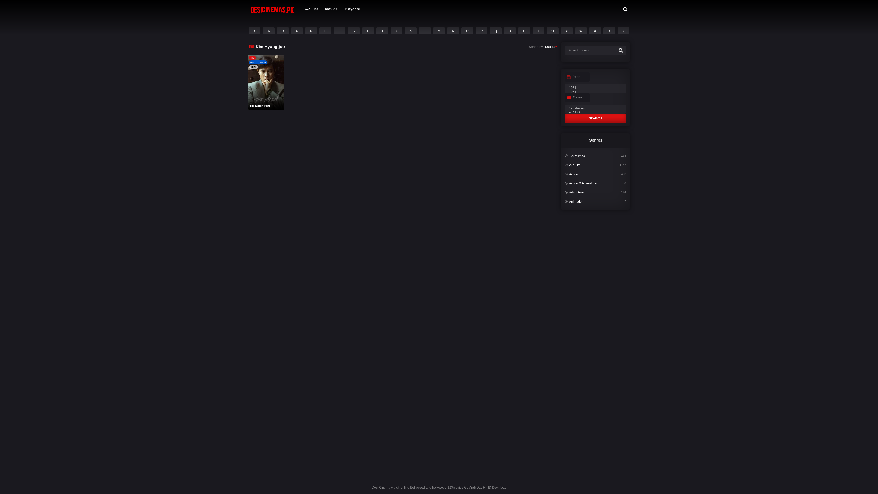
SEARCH (595, 118)
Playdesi (352, 9)
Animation (576, 201)
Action (573, 174)
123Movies (577, 156)
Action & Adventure (583, 183)
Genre (577, 97)
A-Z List (311, 9)
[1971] (595, 92)
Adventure (576, 192)
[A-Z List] (595, 112)
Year (576, 76)
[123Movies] (595, 108)
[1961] (595, 88)
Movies (331, 9)
